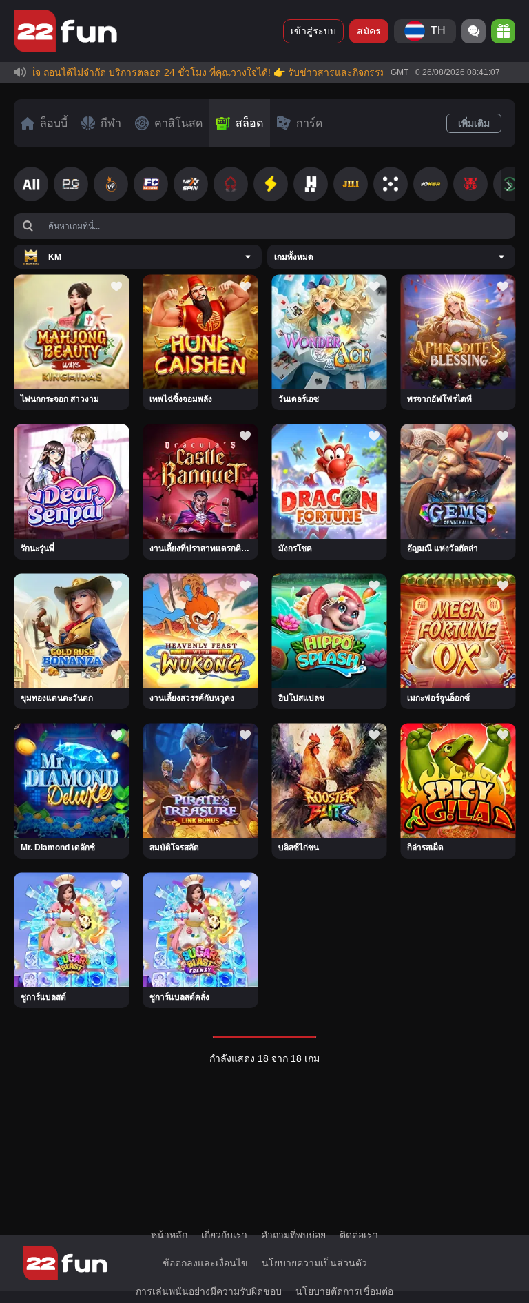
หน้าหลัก (169, 1234)
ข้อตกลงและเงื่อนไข (205, 1263)
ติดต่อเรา (359, 1234)
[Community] (473, 31)
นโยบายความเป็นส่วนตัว (314, 1263)
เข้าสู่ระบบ (313, 31)
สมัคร (369, 31)
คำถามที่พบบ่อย (293, 1234)
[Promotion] (503, 31)
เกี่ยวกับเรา (224, 1234)
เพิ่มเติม (474, 123)
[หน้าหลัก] (65, 31)
